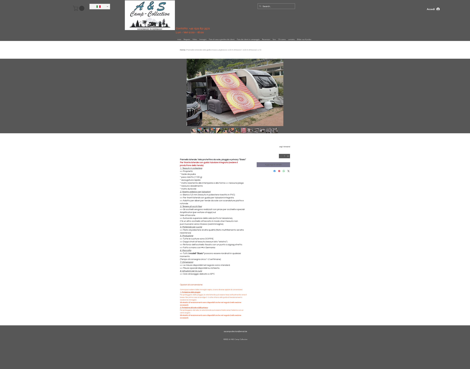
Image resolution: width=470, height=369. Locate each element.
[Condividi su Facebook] (274, 171)
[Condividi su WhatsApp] (283, 171)
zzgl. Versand (284, 147)
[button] (79, 8)
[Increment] (288, 156)
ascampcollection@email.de (235, 331)
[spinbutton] (284, 156)
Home (182, 50)
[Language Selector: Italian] (99, 6)
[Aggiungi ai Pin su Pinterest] (279, 171)
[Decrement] (280, 156)
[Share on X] (288, 171)
